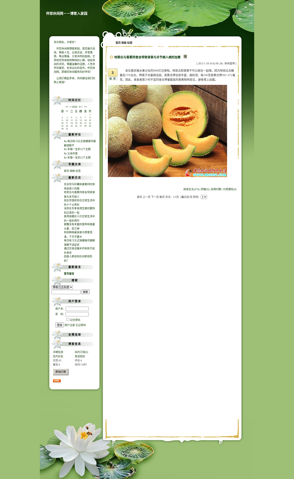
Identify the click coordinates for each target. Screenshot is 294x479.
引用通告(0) (229, 189)
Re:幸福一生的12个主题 (77, 149)
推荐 (113, 78)
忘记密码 (81, 325)
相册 (72, 171)
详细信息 (58, 352)
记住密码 (75, 320)
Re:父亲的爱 (71, 153)
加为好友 (58, 356)
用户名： (60, 308)
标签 (78, 171)
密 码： (60, 314)
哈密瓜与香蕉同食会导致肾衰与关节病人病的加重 (147, 57)
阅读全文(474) (191, 189)
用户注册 (70, 325)
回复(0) (205, 189)
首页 (66, 171)
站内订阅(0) (81, 352)
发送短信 (80, 356)
